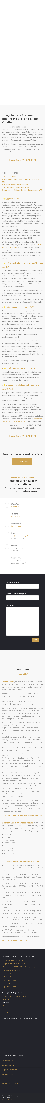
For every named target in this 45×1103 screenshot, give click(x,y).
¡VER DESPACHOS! (22, 461)
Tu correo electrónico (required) (16, 594)
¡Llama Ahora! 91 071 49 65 (22, 160)
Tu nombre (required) (13, 582)
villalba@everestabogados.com (12, 970)
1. (9, 177)
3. (15, 185)
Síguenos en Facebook (9, 980)
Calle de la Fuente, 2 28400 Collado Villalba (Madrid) (19, 967)
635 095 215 (7, 977)
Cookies (24, 1100)
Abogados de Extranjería (9, 1060)
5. (22, 190)
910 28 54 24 (7, 999)
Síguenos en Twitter (9, 983)
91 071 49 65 (7, 973)
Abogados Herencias (8, 1079)
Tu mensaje (10, 605)
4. (15, 187)
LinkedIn (5, 1012)
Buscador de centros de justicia (14, 940)
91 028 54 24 (16, 516)
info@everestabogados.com (22, 536)
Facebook (6, 1006)
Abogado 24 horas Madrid (10, 1070)
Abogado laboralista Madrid (10, 1083)
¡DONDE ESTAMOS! (12, 96)
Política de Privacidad (8, 1100)
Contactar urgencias (19, 526)
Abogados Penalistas (8, 1065)
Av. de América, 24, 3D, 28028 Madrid (14, 996)
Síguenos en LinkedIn (9, 987)
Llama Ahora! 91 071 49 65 (22, 436)
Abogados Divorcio (7, 1074)
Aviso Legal (18, 1100)
